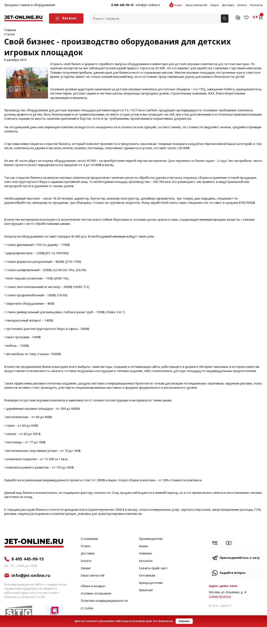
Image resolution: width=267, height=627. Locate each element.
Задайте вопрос (233, 573)
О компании (89, 539)
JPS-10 (50, 253)
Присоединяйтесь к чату (240, 558)
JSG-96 (80, 270)
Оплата (242, 5)
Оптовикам (147, 576)
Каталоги (145, 561)
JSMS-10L (61, 278)
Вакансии (146, 590)
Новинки (145, 554)
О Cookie (87, 608)
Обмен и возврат (93, 586)
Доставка (228, 5)
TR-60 (62, 295)
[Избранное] (246, 17)
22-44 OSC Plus (64, 270)
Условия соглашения (96, 594)
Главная (10, 30)
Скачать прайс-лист (153, 568)
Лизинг (86, 568)
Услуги (214, 5)
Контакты (256, 5)
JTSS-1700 (73, 262)
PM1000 (62, 253)
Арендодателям (150, 583)
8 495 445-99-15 (122, 5)
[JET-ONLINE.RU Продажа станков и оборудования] (23, 18)
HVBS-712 (81, 287)
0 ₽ (255, 17)
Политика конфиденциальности (104, 601)
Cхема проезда (220, 596)
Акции (178, 5)
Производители (150, 539)
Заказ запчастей (196, 5)
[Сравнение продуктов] (238, 17)
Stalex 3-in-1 (115, 312)
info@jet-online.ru (148, 5)
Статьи (9, 34)
